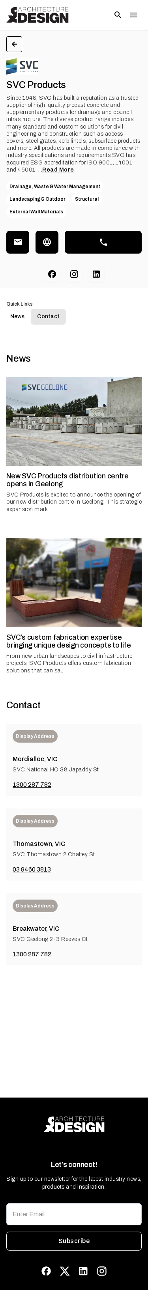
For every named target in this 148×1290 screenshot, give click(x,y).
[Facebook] (52, 274)
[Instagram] (74, 274)
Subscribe (74, 1241)
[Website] (47, 242)
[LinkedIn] (96, 274)
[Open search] (118, 15)
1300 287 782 (32, 784)
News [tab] (17, 316)
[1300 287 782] (103, 242)
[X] (64, 1271)
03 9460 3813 (32, 869)
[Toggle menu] (134, 15)
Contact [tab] (48, 316)
